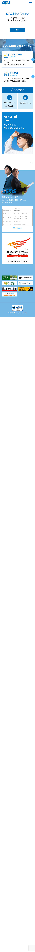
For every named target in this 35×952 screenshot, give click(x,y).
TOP (17, 30)
